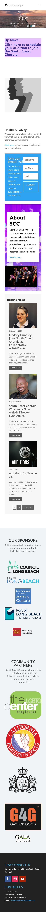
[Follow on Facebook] (8, 879)
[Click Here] (14, 145)
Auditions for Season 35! (23, 474)
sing (12, 900)
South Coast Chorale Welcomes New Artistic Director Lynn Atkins (22, 411)
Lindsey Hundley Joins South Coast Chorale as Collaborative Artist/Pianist (20, 341)
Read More (15, 368)
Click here (9, 145)
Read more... (16, 257)
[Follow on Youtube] (22, 879)
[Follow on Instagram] (15, 879)
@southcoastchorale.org (24, 900)
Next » (28, 507)
